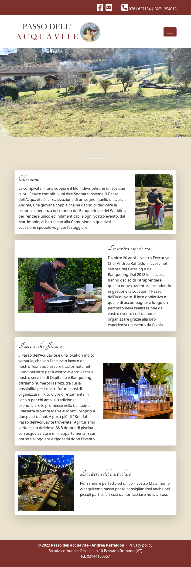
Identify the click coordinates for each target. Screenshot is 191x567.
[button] (14, 106)
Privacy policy (140, 545)
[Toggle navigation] (170, 31)
